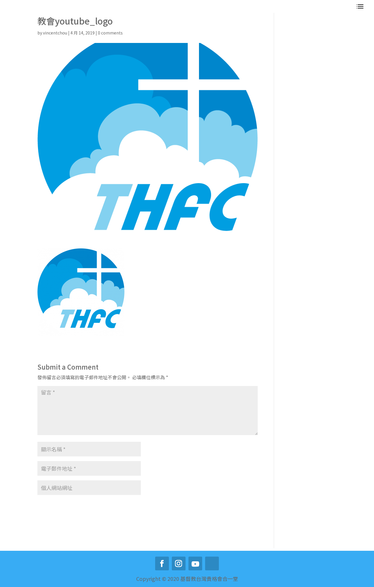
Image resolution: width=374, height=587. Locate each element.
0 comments (110, 33)
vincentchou (55, 33)
